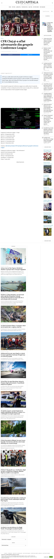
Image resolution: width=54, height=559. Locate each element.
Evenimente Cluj (24, 6)
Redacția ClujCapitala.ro (17, 553)
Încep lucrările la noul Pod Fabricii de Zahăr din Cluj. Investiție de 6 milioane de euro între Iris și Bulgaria (48, 213)
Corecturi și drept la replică (36, 553)
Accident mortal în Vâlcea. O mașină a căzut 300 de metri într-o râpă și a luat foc (48, 66)
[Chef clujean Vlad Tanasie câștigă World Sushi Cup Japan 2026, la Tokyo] (47, 157)
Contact (5, 553)
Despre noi (10, 553)
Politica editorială (26, 553)
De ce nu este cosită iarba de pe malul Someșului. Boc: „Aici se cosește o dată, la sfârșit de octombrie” (48, 226)
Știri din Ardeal (36, 6)
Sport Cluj (30, 6)
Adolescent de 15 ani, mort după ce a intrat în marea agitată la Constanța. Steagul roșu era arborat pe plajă (13, 355)
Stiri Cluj (13, 6)
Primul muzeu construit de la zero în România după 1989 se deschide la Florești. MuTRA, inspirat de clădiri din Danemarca (48, 163)
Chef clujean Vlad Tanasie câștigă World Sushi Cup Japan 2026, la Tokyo (48, 150)
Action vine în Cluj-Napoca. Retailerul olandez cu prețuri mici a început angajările (50, 27)
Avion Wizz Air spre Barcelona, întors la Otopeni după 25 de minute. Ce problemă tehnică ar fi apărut (48, 86)
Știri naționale (42, 6)
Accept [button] (51, 556)
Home (10, 6)
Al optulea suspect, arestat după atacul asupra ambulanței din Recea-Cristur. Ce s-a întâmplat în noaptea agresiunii (13, 412)
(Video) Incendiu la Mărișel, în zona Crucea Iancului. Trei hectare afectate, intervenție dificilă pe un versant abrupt (13, 442)
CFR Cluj (2, 38)
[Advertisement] (20, 65)
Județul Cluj (18, 6)
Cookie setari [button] (46, 556)
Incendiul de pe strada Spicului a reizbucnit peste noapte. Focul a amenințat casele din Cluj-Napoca (48, 130)
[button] (52, 11)
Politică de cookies (46, 553)
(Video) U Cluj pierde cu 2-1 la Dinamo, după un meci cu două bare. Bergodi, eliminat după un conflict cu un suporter (48, 120)
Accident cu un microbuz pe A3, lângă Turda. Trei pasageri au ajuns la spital (11, 528)
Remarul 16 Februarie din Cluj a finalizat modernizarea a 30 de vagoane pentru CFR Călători (48, 188)
